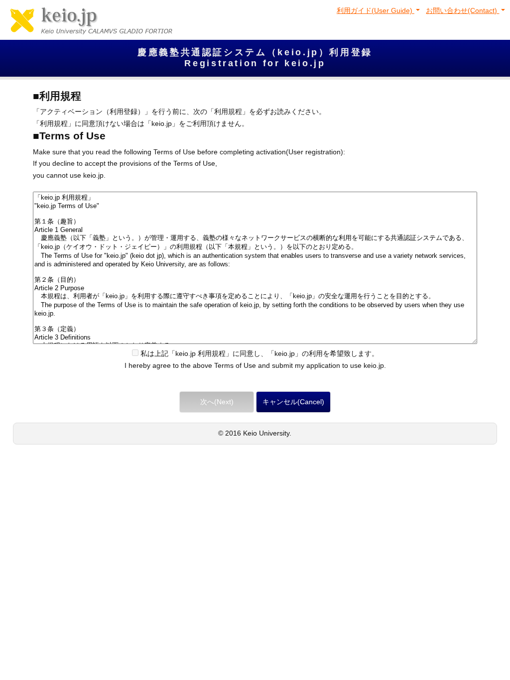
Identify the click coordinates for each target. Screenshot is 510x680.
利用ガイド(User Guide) (375, 10)
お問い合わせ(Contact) (462, 10)
